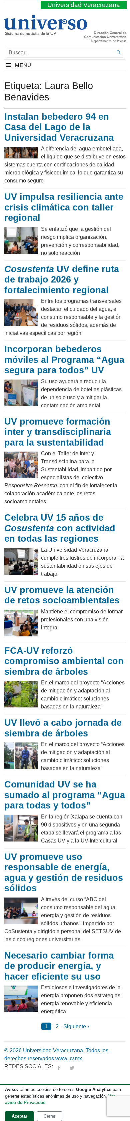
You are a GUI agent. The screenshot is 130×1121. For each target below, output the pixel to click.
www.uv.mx (68, 1058)
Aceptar (19, 1116)
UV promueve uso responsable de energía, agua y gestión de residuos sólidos (63, 873)
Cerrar (49, 1116)
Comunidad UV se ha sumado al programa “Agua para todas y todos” (64, 794)
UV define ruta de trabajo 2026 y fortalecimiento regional (61, 279)
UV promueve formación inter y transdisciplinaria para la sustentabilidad (57, 432)
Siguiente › (76, 1026)
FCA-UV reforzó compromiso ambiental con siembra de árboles (64, 661)
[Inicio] (45, 32)
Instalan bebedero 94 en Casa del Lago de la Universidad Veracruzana (59, 127)
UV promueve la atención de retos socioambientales (61, 595)
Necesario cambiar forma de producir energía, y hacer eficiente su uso (59, 966)
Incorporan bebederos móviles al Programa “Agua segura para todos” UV (64, 359)
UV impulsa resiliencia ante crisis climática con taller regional (63, 207)
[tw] (72, 1066)
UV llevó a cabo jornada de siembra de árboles (63, 728)
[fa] (58, 1066)
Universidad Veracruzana (83, 4)
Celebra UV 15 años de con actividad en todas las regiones (59, 528)
